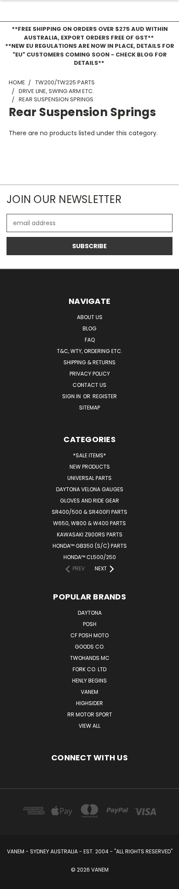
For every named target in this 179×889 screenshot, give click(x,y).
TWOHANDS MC (89, 658)
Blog (89, 328)
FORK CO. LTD (89, 669)
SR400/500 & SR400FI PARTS (89, 512)
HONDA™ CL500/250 (89, 557)
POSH (89, 624)
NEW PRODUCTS (90, 466)
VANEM (89, 692)
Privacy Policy (90, 373)
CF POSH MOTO (89, 635)
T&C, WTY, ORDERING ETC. (90, 351)
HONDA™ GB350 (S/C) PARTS (90, 545)
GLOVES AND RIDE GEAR (89, 500)
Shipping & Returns (89, 362)
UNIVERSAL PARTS (89, 478)
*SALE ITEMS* (89, 455)
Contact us (89, 385)
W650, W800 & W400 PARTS (89, 523)
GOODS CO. (90, 646)
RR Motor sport (89, 714)
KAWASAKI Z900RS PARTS (90, 534)
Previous (13, 880)
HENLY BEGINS (89, 680)
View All (89, 725)
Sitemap (89, 407)
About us (90, 317)
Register (105, 396)
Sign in (72, 396)
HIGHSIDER (89, 703)
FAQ (90, 339)
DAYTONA (90, 612)
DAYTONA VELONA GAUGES (89, 489)
